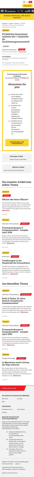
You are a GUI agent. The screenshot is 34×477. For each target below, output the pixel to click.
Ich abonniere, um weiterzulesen (17, 142)
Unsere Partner (21, 409)
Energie (16, 23)
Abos (3, 401)
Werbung (4, 412)
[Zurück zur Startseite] (18, 11)
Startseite (4, 23)
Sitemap (17, 464)
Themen (11, 23)
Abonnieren (27, 6)
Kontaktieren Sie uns (7, 409)
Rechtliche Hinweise (7, 464)
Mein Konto (5, 398)
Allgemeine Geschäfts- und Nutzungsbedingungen (15, 461)
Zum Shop (19, 398)
